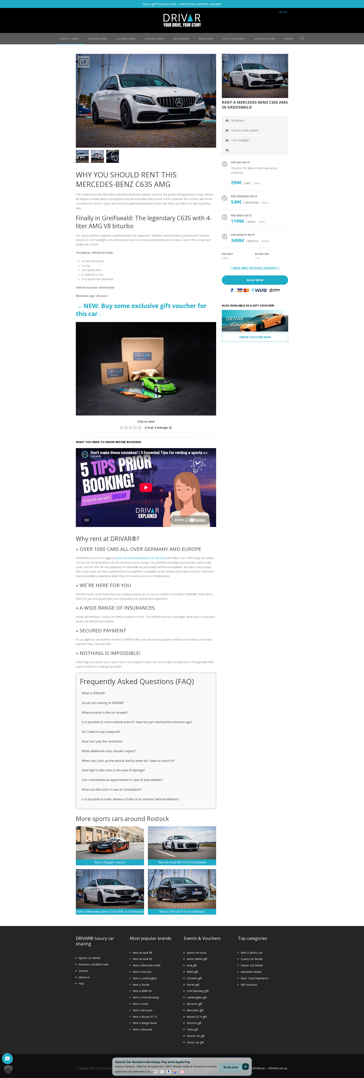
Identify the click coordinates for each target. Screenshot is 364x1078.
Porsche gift (194, 1023)
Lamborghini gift (197, 997)
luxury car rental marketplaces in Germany (140, 558)
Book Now (255, 280)
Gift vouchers (234, 38)
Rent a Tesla (140, 1004)
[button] (8, 1069)
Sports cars (97, 38)
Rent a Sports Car (251, 952)
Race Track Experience (254, 978)
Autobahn (181, 38)
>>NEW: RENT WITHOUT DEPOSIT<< (255, 268)
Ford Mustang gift (198, 991)
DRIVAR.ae (258, 1068)
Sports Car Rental (89, 958)
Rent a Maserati (142, 1029)
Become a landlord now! (94, 964)
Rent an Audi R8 (142, 952)
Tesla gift (192, 1029)
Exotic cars (70, 38)
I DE (285, 12)
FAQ (81, 983)
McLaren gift (194, 1004)
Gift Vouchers (249, 984)
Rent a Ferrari (141, 984)
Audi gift (192, 965)
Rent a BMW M (142, 991)
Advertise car (264, 38)
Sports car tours (196, 952)
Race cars (206, 38)
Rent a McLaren (142, 1010)
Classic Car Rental (252, 965)
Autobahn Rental (251, 972)
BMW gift (192, 972)
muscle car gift (196, 1036)
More (289, 38)
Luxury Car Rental (251, 959)
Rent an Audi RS (142, 959)
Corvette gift (194, 978)
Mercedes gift (195, 1010)
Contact (83, 971)
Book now (231, 1067)
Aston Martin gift (197, 959)
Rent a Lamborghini (145, 978)
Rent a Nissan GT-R (145, 1016)
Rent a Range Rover (145, 1023)
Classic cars (154, 38)
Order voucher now (255, 337)
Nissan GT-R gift (197, 1016)
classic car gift (195, 1042)
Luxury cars (126, 38)
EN (280, 12)
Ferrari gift (193, 984)
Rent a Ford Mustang (146, 997)
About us (84, 977)
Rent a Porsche (142, 972)
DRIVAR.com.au (277, 1068)
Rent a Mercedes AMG (146, 965)
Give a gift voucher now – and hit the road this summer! (182, 4)
